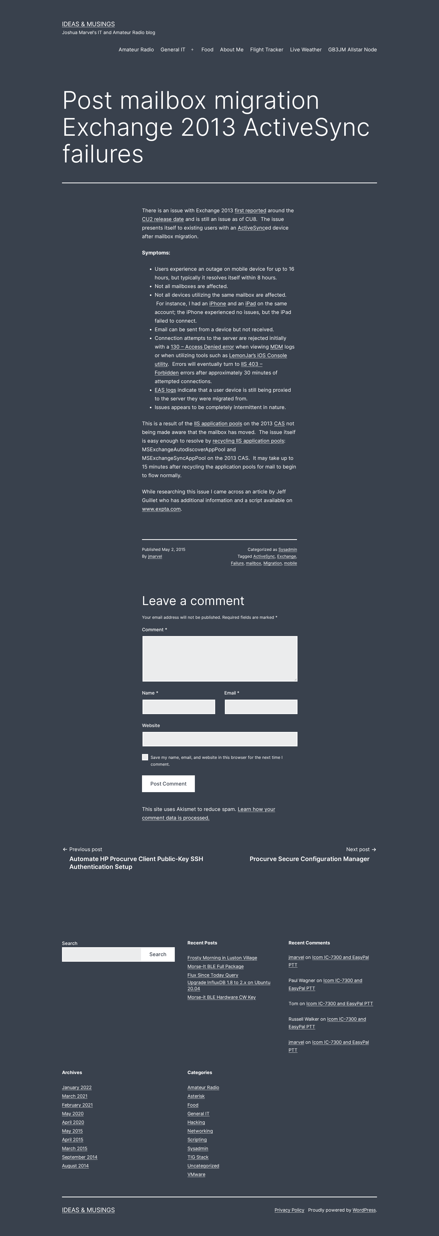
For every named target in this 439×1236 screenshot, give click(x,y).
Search (69, 943)
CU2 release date (163, 219)
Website (151, 725)
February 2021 (77, 1105)
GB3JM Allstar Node (352, 50)
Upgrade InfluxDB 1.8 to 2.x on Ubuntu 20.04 (228, 985)
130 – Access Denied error (202, 347)
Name (150, 693)
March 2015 (74, 1148)
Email (231, 693)
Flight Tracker (266, 50)
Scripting (197, 1139)
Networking (200, 1131)
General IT (173, 50)
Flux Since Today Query (212, 975)
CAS (279, 423)
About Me (232, 50)
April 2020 (73, 1122)
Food (207, 50)
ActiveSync (251, 228)
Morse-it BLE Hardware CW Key (221, 997)
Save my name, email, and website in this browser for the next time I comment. (217, 761)
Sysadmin (287, 549)
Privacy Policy (289, 1210)
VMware (196, 1174)
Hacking (196, 1122)
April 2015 (72, 1139)
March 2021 (74, 1096)
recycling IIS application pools (248, 441)
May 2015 (72, 1131)
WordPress (364, 1210)
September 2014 (80, 1157)
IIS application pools (218, 423)
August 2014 (75, 1165)
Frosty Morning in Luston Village (222, 957)
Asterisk (196, 1096)
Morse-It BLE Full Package (215, 966)
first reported (250, 210)
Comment (154, 629)
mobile (290, 563)
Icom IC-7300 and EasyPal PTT (339, 1003)
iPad (250, 303)
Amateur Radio (136, 50)
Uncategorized (203, 1165)
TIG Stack (198, 1157)
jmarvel (155, 556)
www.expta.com (161, 509)
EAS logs (165, 390)
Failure (237, 563)
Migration (272, 563)
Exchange (286, 556)
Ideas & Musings (88, 24)
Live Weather (306, 50)
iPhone (217, 303)
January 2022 (77, 1087)
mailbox (253, 563)
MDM (276, 347)
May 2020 (73, 1113)
